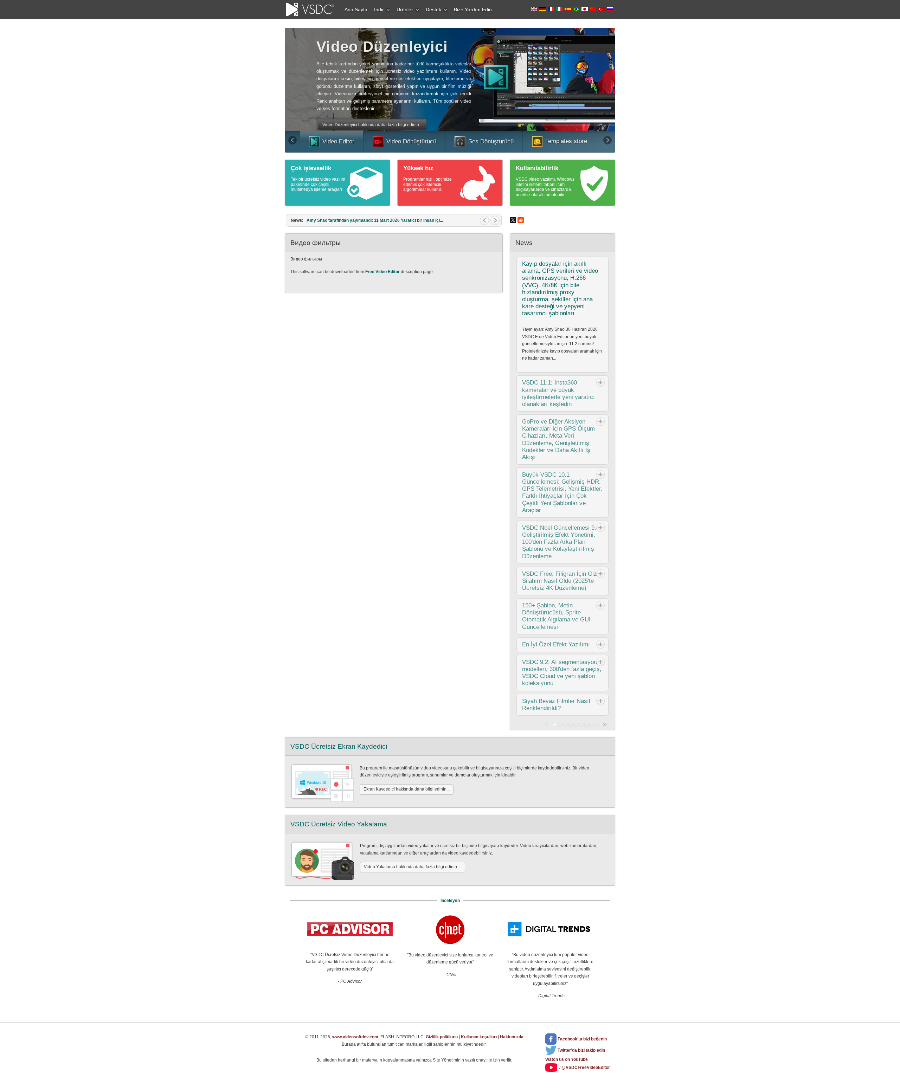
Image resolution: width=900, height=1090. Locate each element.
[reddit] (521, 220)
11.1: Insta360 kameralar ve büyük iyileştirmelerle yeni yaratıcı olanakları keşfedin (558, 393)
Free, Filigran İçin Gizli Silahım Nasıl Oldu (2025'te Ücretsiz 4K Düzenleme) (561, 580)
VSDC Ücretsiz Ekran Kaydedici (338, 746)
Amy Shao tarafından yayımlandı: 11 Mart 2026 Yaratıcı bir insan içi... (375, 220)
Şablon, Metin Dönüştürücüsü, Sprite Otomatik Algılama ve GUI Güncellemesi (556, 616)
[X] (513, 220)
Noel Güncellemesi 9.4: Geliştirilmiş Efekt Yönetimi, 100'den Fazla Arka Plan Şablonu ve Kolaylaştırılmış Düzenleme (561, 542)
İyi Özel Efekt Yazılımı (556, 644)
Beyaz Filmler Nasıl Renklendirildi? (556, 704)
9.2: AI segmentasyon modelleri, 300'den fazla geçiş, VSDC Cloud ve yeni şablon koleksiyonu (562, 672)
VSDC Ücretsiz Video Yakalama (338, 824)
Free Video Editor (382, 271)
